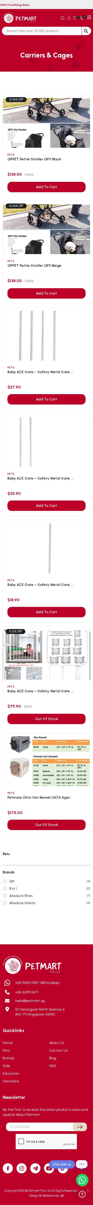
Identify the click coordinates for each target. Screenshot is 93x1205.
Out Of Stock (46, 719)
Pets (6, 1050)
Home (8, 1043)
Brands (8, 1058)
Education (11, 1073)
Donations (11, 1081)
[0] (75, 18)
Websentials (51, 1195)
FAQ (52, 1066)
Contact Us (58, 1050)
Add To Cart (46, 187)
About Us (56, 1043)
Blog (52, 1058)
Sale (6, 1066)
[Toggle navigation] (89, 17)
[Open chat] (81, 1164)
